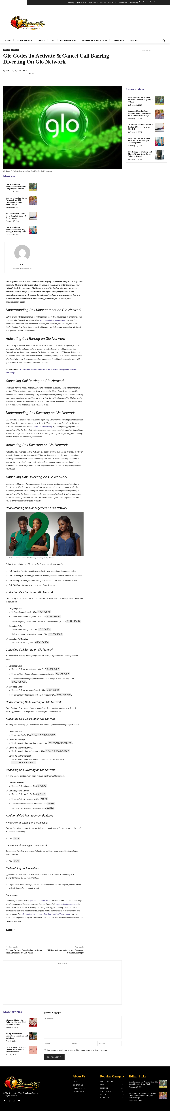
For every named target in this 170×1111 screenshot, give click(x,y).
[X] (147, 1)
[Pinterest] (67, 79)
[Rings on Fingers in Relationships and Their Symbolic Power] (33, 1022)
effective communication (40, 900)
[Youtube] (154, 1)
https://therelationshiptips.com (22, 268)
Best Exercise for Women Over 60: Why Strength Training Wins (16, 229)
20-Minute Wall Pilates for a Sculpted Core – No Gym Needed (16, 216)
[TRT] (22, 253)
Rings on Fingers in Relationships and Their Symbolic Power (16, 1022)
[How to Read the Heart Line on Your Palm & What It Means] (33, 1050)
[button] (163, 40)
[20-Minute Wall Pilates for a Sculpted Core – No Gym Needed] (33, 216)
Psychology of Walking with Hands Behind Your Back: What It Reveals (140, 154)
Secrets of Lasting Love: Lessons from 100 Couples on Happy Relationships (16, 201)
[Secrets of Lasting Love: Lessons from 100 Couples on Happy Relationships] (33, 200)
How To (7, 50)
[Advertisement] (119, 22)
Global (16, 930)
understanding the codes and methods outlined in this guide (45, 914)
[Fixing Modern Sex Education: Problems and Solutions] (33, 1036)
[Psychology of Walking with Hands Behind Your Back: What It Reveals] (159, 155)
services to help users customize (53, 320)
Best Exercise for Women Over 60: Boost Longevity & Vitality (16, 186)
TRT (7, 71)
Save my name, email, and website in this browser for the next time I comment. (77, 1050)
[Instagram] (143, 1)
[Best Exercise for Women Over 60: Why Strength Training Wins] (33, 230)
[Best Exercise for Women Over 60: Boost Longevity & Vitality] (33, 187)
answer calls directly (43, 426)
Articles (15, 50)
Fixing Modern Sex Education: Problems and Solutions (17, 1036)
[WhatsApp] (150, 1)
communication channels (66, 904)
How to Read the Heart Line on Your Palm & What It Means (16, 1049)
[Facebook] (139, 1)
